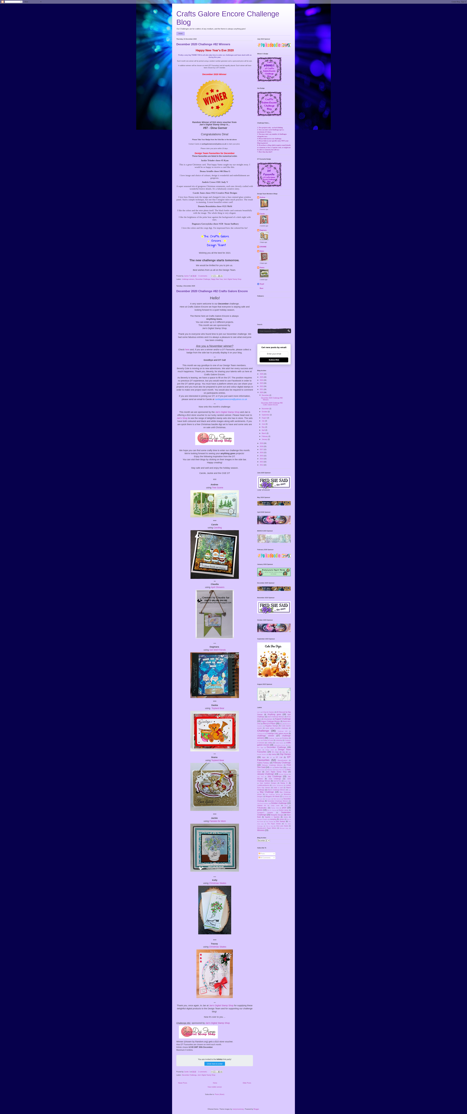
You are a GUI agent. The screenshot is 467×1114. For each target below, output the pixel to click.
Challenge (263, 730)
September (266, 415)
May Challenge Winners (273, 794)
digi (283, 752)
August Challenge (283, 719)
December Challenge (202, 279)
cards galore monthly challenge (276, 728)
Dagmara (263, 230)
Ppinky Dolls (275, 808)
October (265, 412)
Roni (261, 288)
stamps (281, 819)
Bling (281, 723)
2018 (262, 446)
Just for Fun (277, 781)
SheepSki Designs (277, 815)
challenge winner (265, 736)
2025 (262, 377)
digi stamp (272, 754)
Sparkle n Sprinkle (272, 817)
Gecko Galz (278, 767)
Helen (262, 251)
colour (259, 740)
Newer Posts (182, 1083)
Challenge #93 (282, 731)
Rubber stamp (283, 810)
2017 (262, 449)
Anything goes (274, 714)
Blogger (256, 1109)
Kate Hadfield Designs (268, 783)
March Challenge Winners (276, 790)
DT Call (279, 757)
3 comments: (203, 276)
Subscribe (274, 360)
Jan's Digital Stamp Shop (232, 279)
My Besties (285, 796)
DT (271, 757)
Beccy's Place (269, 723)
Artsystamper (268, 719)
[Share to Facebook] (219, 276)
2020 (262, 392)
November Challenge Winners (278, 801)
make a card (278, 787)
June (264, 424)
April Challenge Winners (276, 716)
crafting (270, 743)
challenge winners (188, 279)
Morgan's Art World (272, 796)
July (263, 421)
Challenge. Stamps (274, 738)
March (264, 433)
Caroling (218, 527)
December (265, 395)
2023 (262, 383)
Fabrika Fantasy (263, 763)
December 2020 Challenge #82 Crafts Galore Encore (212, 291)
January (265, 439)
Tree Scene (217, 487)
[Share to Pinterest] (221, 276)
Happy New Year (217, 279)
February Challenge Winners (272, 765)
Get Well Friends (217, 650)
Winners (260, 830)
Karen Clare (287, 781)
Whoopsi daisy (284, 828)
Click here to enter (215, 1063)
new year (260, 799)
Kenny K (284, 783)
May (263, 427)
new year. (268, 799)
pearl (286, 805)
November (265, 409)
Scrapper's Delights (265, 812)
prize (284, 808)
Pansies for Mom (217, 821)
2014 (262, 459)
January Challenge (265, 774)
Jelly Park (260, 776)
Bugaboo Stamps (271, 726)
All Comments (265, 858)
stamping (273, 819)
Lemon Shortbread (277, 785)
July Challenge (275, 776)
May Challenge (267, 792)
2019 (262, 443)
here (187, 349)
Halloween (270, 769)
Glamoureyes (261, 769)
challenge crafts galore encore (277, 733)
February (265, 436)
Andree (262, 197)
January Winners (283, 774)
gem (287, 767)
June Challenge (275, 779)
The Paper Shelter (274, 824)
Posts (262, 854)
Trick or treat (269, 826)
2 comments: (203, 1072)
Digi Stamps (285, 754)
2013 (262, 462)
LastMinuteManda (263, 785)
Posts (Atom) (219, 1094)
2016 (262, 452)
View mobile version (215, 1087)
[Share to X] (217, 276)
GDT (271, 767)
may (289, 790)
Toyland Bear (217, 708)
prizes (259, 810)
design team (269, 749)
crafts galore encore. (280, 745)
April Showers (217, 587)
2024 (262, 380)
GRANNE (263, 247)
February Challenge (282, 763)
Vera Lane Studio (282, 826)
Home (181, 33)
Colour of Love (268, 740)
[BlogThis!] (214, 276)
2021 (262, 389)
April (263, 430)
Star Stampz (280, 821)
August (264, 418)
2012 (262, 465)
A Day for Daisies (268, 712)
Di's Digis (275, 752)
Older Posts (247, 1083)
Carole (262, 214)
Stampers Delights (262, 819)
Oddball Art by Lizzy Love (268, 805)
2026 (262, 374)
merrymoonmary (238, 1109)
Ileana (262, 267)
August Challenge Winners (270, 721)
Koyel (262, 284)
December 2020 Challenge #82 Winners (203, 44)
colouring (279, 740)
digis (263, 757)
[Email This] (212, 276)
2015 (262, 456)
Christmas (285, 738)
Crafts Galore (279, 743)
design (259, 749)
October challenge (279, 803)
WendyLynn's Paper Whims (266, 828)
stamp (286, 817)
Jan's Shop (182, 418)
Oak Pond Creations (263, 803)
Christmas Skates (217, 883)
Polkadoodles (262, 808)
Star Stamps (269, 821)
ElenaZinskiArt (282, 760)
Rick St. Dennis (271, 810)
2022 (262, 386)
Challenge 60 (261, 733)
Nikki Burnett (277, 799)
